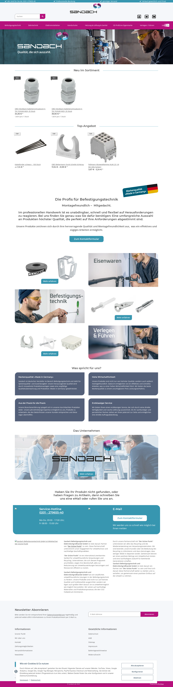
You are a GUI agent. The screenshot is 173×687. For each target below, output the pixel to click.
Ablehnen (137, 678)
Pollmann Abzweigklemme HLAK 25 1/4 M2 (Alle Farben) (103, 165)
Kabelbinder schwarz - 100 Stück (28, 164)
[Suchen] (42, 16)
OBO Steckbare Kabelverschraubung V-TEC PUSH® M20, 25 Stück (30, 110)
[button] (139, 16)
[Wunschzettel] (146, 16)
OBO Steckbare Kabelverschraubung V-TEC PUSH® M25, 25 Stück (67, 110)
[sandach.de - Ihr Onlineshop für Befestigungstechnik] (85, 8)
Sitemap (91, 642)
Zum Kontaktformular (86, 239)
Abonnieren (149, 614)
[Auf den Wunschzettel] (43, 78)
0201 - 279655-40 (51, 512)
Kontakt (18, 642)
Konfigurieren (137, 672)
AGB (90, 638)
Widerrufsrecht (94, 655)
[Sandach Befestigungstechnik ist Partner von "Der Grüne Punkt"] (37, 542)
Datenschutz (35, 680)
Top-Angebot (86, 126)
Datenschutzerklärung (56, 615)
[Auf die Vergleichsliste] (37, 78)
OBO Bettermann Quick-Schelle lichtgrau (68, 164)
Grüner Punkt (20, 634)
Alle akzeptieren (137, 666)
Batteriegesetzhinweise (97, 650)
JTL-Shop (161, 684)
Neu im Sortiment (86, 70)
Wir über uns (20, 638)
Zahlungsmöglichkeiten (24, 646)
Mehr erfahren (49, 281)
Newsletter (19, 655)
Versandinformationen (24, 650)
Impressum (24, 680)
